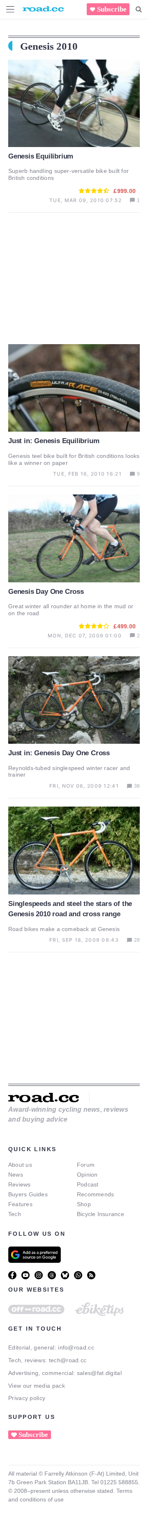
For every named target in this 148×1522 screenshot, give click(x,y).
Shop (84, 1204)
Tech (14, 1214)
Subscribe (112, 9)
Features (20, 1204)
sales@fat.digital (99, 1373)
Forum (86, 1164)
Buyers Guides (28, 1194)
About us (20, 1164)
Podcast (88, 1184)
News (15, 1174)
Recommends (95, 1194)
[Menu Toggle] (10, 9)
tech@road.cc (68, 1360)
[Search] (139, 9)
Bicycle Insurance (100, 1214)
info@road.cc (76, 1347)
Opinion (87, 1174)
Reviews (19, 1184)
